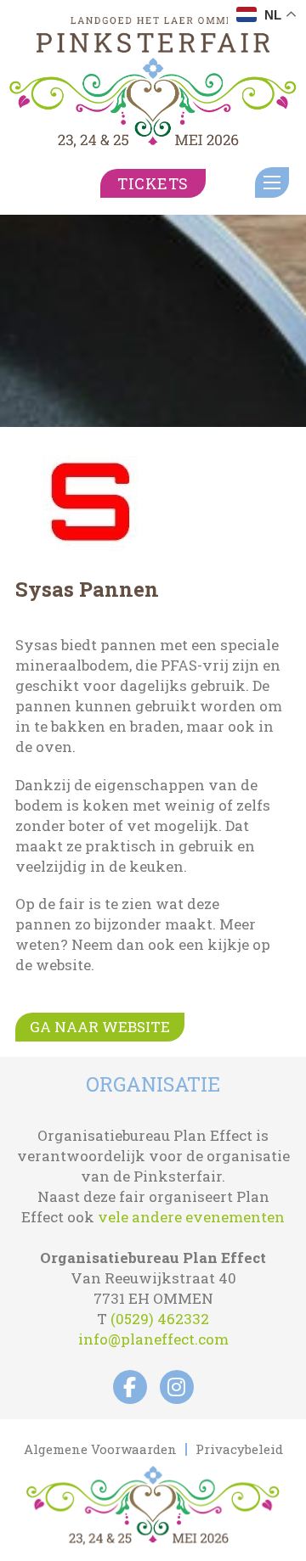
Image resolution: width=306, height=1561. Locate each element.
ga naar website (100, 1026)
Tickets (153, 183)
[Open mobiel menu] (272, 182)
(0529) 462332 (159, 1318)
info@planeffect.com (153, 1339)
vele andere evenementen (191, 1217)
